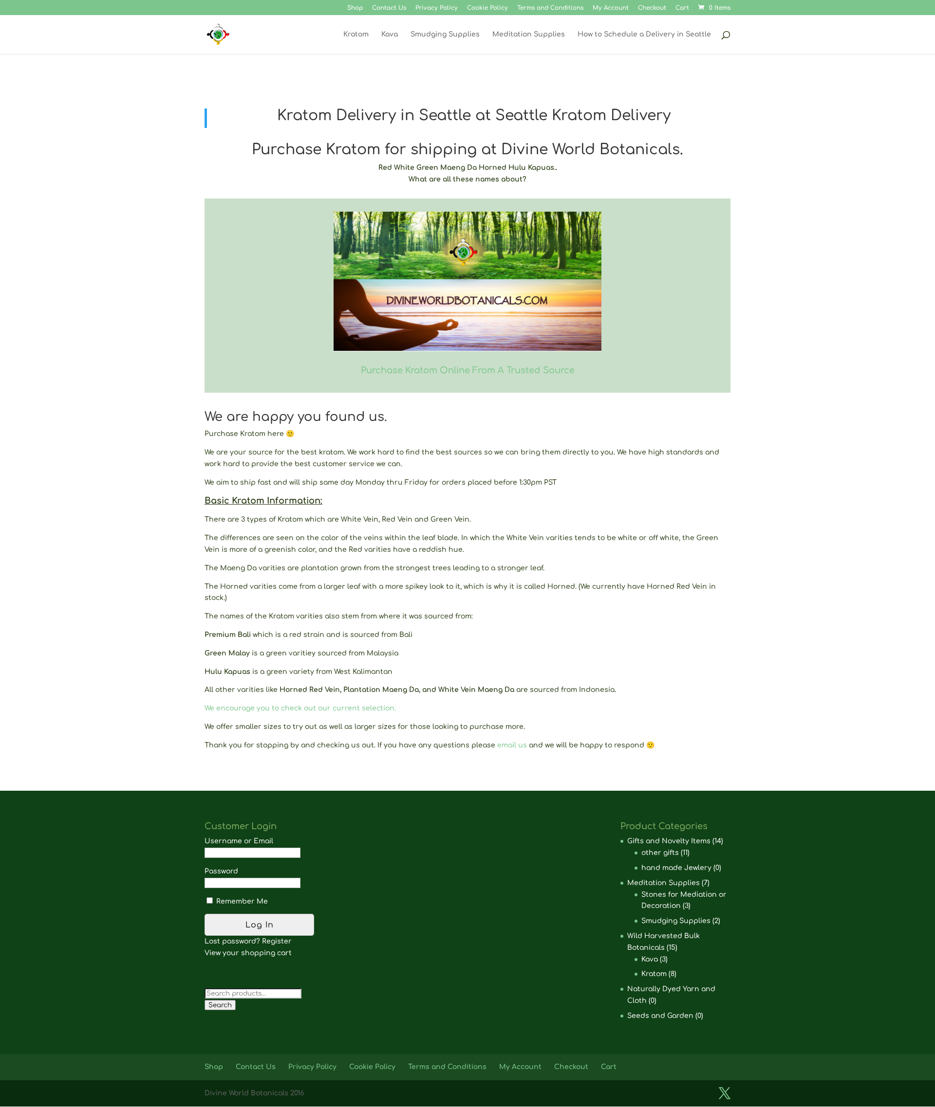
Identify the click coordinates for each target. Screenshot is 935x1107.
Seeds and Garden (660, 1015)
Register (277, 941)
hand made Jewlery (676, 867)
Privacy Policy (436, 8)
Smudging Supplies (445, 34)
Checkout (652, 8)
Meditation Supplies (528, 34)
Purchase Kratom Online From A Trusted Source (468, 370)
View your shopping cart (248, 953)
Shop (355, 8)
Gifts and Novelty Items (669, 841)
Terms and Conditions (550, 8)
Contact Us (389, 8)
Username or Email (239, 841)
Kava (389, 34)
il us (520, 745)
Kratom (356, 34)
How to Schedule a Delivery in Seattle (644, 34)
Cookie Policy (487, 8)
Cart (682, 8)
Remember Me (241, 901)
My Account (611, 8)
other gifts (660, 852)
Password (221, 871)
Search (220, 1005)
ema (504, 745)
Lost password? (232, 941)
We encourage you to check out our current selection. (300, 708)
